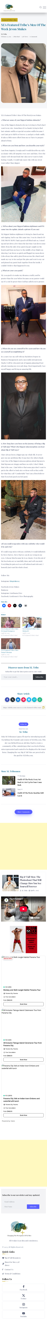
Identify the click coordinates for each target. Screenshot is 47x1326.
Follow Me (23, 724)
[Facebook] (23, 1287)
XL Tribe (4, 34)
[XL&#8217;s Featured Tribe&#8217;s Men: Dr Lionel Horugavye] (10, 622)
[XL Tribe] (9, 7)
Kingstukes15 (15, 581)
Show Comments (23, 812)
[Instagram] (23, 1305)
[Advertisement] (23, 846)
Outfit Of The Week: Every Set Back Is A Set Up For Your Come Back (29, 782)
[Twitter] (23, 1296)
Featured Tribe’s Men (9, 20)
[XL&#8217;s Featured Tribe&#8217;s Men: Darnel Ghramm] (10, 643)
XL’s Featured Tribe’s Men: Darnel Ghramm (9, 651)
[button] (23, 194)
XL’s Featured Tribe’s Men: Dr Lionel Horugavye (9, 630)
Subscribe (39, 677)
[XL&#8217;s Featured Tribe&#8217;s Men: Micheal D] (32, 622)
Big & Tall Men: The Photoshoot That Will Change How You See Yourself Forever (30, 881)
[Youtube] (23, 1314)
